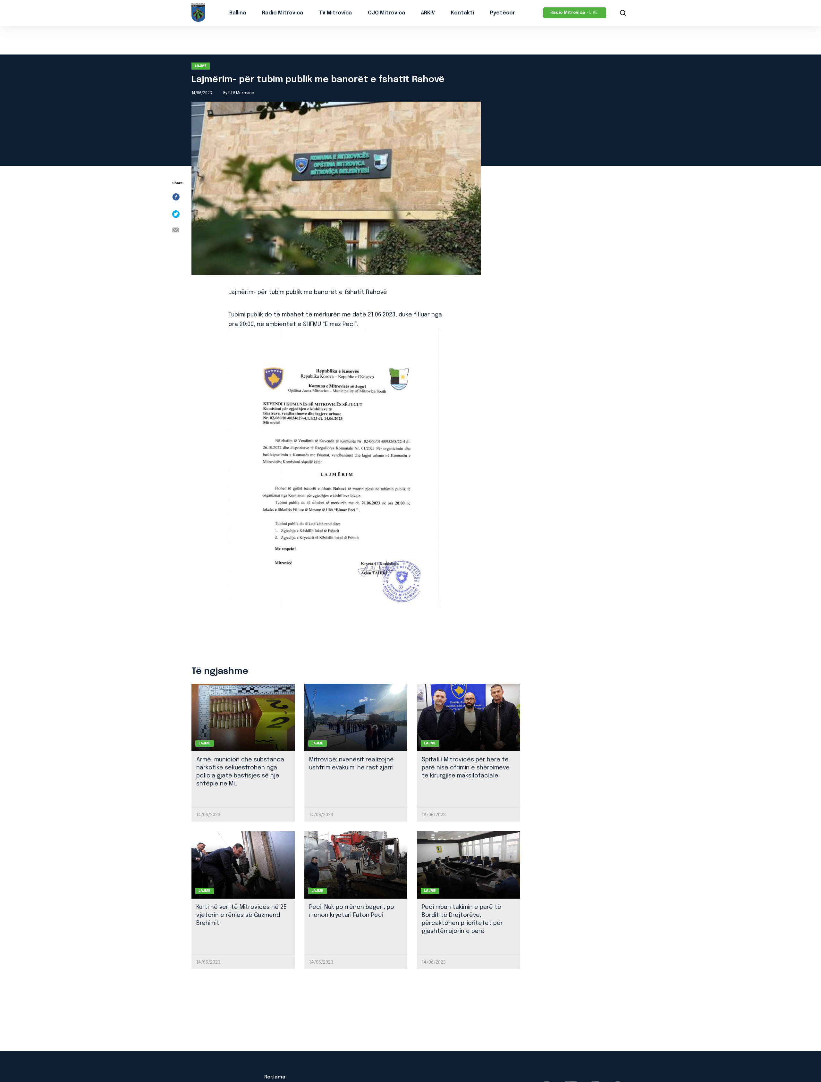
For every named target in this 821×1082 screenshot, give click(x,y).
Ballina (237, 13)
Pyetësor (502, 13)
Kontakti (462, 13)
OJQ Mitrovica (386, 13)
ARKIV (428, 13)
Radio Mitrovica (282, 13)
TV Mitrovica (335, 13)
